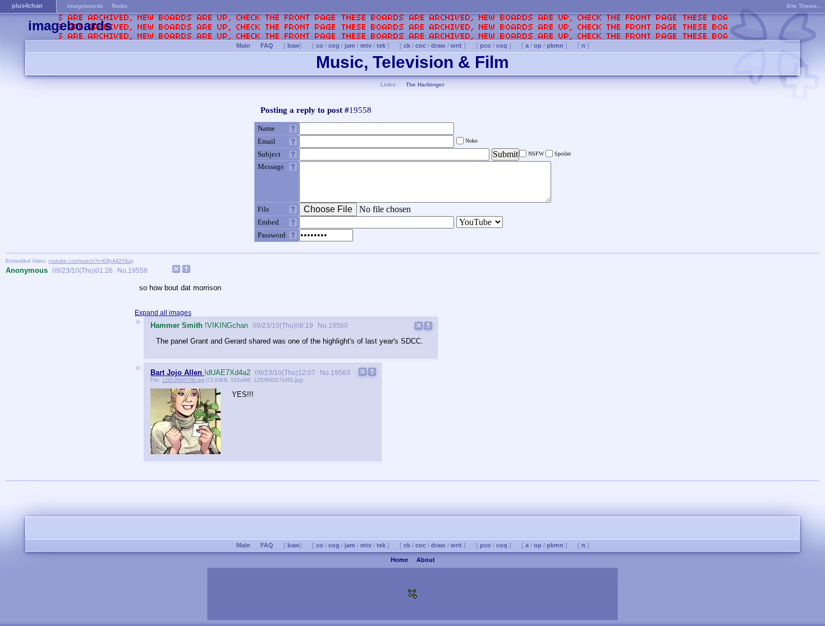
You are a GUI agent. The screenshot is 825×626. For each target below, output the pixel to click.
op (538, 45)
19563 (340, 373)
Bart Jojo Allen (177, 372)
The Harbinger (425, 84)
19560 (338, 326)
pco (485, 45)
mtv (366, 45)
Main (243, 45)
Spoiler (562, 153)
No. (122, 271)
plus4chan (27, 5)
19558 (138, 271)
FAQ (266, 45)
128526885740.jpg (183, 380)
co (319, 45)
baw (293, 45)
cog (334, 45)
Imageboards (85, 6)
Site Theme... (804, 6)
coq (501, 45)
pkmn (555, 45)
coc (420, 45)
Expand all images (163, 313)
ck (407, 45)
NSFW (536, 153)
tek (381, 45)
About (425, 559)
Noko (471, 141)
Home (399, 559)
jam (350, 45)
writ (456, 45)
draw (438, 45)
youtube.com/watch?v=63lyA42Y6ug (90, 261)
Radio (119, 6)
